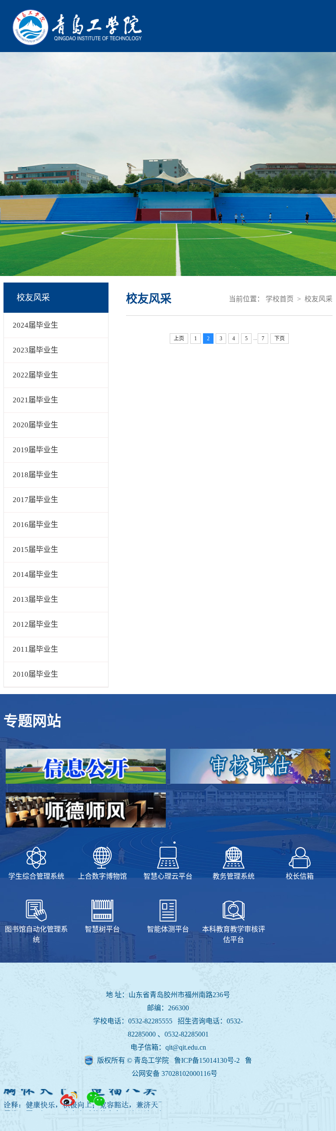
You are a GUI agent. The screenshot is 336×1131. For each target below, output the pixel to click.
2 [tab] (174, 842)
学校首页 (280, 299)
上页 (179, 338)
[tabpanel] (168, 792)
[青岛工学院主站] (77, 43)
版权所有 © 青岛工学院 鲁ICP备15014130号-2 (169, 1060)
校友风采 (318, 299)
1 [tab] (161, 842)
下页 (279, 338)
